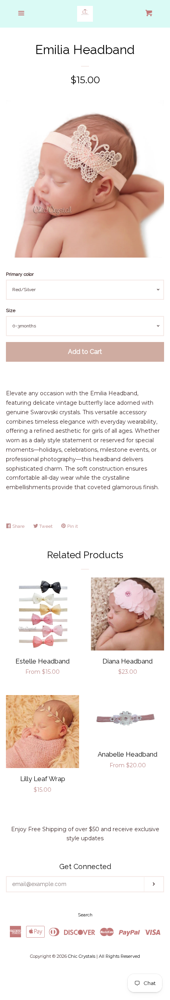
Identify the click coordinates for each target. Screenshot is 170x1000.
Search (85, 915)
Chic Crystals (81, 956)
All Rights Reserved (119, 956)
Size (10, 310)
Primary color (20, 274)
